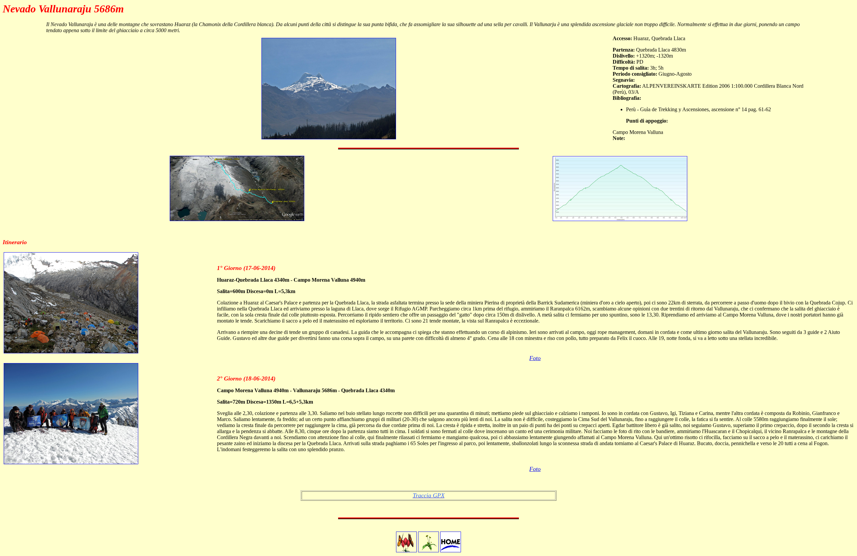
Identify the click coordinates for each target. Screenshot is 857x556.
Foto (535, 358)
